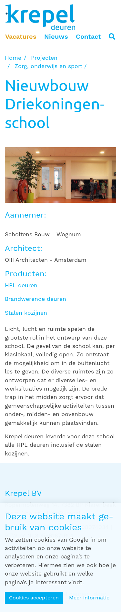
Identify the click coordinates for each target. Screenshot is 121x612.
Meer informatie (89, 598)
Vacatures (20, 36)
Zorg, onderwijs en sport (48, 66)
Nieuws (56, 36)
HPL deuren (21, 285)
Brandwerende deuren (35, 299)
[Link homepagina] (40, 17)
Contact (88, 36)
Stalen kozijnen (26, 313)
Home (13, 58)
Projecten (44, 58)
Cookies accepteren (34, 598)
